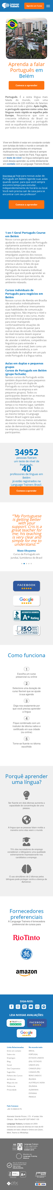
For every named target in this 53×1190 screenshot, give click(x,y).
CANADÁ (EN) (34, 1068)
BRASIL (31, 1051)
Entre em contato (14, 1051)
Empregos (11, 1058)
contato (11, 163)
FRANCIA (32, 1097)
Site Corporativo (13, 1068)
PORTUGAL (33, 1054)
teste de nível (14, 157)
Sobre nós (11, 1054)
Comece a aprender (26, 85)
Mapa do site (12, 1082)
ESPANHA (33, 1093)
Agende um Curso (34, 6)
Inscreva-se (9, 175)
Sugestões (11, 1072)
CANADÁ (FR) (34, 1072)
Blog (9, 1061)
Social (9, 1065)
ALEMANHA (33, 1089)
